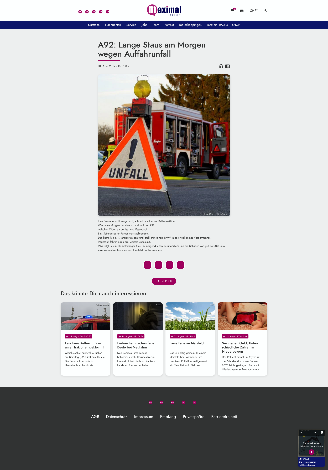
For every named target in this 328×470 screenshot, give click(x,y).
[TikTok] (112, 10)
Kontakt (169, 25)
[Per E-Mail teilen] (180, 265)
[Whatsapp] (78, 10)
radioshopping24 (190, 25)
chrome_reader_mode (227, 66)
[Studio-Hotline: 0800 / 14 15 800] (71, 10)
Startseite (94, 25)
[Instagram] (91, 10)
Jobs (144, 25)
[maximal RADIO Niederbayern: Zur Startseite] (164, 10)
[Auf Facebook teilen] (147, 265)
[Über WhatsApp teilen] (169, 265)
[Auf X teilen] (158, 265)
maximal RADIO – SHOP (223, 25)
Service (131, 25)
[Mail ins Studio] (64, 10)
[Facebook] (84, 10)
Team (156, 25)
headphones (221, 66)
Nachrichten (113, 25)
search (265, 10)
